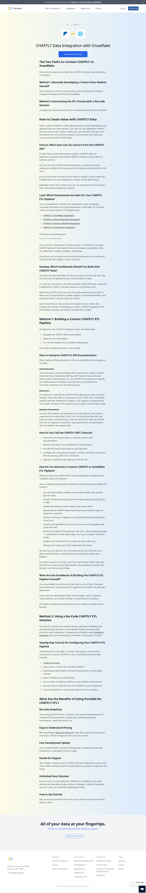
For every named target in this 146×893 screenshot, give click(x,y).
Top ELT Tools (101, 865)
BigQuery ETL (79, 869)
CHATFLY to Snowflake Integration (58, 215)
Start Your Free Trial (73, 54)
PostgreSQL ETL (80, 877)
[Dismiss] (143, 2)
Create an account (51, 663)
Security (122, 861)
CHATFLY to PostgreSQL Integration (59, 227)
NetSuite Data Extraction (84, 861)
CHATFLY (76, 25)
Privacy (121, 865)
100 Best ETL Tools (103, 861)
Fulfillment (100, 875)
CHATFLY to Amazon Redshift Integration (61, 223)
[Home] (68, 24)
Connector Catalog (59, 861)
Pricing (98, 8)
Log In (122, 8)
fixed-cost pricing (63, 732)
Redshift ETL (79, 873)
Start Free (133, 8)
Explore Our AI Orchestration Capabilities (87, 2)
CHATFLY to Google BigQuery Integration (61, 219)
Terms (121, 869)
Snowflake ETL (80, 865)
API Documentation (60, 869)
